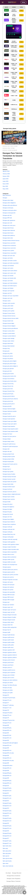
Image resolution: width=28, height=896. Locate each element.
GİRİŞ (21, 10)
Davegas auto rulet (7, 222)
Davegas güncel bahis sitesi (9, 381)
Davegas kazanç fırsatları (9, 474)
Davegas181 (6, 732)
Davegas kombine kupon (9, 486)
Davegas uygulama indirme (9, 652)
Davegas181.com (7, 737)
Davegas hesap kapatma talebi (10, 431)
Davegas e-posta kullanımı (9, 336)
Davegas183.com (7, 750)
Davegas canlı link (7, 293)
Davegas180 (6, 725)
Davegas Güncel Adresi (8, 378)
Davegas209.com (7, 783)
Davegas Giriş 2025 (7, 353)
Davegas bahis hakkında (9, 230)
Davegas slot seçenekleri (9, 592)
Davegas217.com (7, 843)
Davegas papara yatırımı (9, 572)
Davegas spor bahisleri (8, 604)
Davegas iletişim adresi (8, 441)
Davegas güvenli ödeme (9, 396)
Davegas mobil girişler (8, 536)
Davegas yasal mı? (7, 667)
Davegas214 (6, 815)
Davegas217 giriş (7, 840)
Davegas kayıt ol (7, 469)
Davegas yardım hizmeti (9, 660)
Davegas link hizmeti (8, 514)
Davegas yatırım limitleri (9, 675)
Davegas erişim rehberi (8, 341)
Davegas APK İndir (7, 217)
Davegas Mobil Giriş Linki (9, 534)
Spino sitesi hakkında (8, 866)
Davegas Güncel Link (8, 386)
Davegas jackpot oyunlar (9, 456)
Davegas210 (6, 785)
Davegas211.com (7, 798)
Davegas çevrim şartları (8, 310)
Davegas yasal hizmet (8, 662)
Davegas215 (6, 823)
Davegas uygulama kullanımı (10, 655)
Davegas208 (6, 770)
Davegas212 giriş (7, 803)
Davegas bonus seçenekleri (9, 253)
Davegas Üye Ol (7, 629)
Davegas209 (6, 778)
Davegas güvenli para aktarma (10, 398)
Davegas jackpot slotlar (8, 459)
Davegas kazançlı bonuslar (9, 476)
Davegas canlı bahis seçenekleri (11, 263)
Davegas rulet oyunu (8, 582)
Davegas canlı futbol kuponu (10, 285)
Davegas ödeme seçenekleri (10, 552)
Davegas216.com (7, 835)
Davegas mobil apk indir (9, 529)
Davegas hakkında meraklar (10, 411)
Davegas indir (6, 449)
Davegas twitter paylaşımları (10, 627)
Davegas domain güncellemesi (10, 328)
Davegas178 (6, 710)
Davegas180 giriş (7, 727)
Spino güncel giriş (7, 861)
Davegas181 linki (7, 735)
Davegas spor (6, 602)
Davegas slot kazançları (8, 584)
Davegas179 (6, 717)
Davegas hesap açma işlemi (10, 423)
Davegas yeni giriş (7, 687)
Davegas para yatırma (9, 148)
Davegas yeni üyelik (8, 692)
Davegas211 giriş (7, 795)
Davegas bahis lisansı (8, 233)
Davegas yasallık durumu (9, 670)
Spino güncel (6, 856)
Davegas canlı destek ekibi (9, 278)
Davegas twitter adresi (8, 622)
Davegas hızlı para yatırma (10, 146)
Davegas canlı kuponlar (8, 290)
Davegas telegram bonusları (10, 614)
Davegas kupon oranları (9, 496)
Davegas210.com (7, 790)
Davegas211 (6, 793)
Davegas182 (6, 740)
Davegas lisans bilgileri (8, 519)
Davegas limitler (7, 501)
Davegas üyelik (6, 632)
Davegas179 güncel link (8, 720)
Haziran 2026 (6, 176)
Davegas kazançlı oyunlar (9, 479)
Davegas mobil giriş (7, 531)
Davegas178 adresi (7, 712)
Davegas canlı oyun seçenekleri (10, 295)
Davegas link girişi (7, 511)
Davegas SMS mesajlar (8, 599)
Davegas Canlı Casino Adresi (10, 270)
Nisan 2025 (5, 188)
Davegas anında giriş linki (9, 212)
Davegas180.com (7, 730)
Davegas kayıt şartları (8, 471)
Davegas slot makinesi (8, 587)
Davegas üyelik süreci (8, 647)
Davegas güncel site (8, 388)
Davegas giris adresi (8, 356)
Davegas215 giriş (7, 825)
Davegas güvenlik (7, 406)
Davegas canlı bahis (8, 258)
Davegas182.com (7, 745)
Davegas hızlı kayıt (7, 433)
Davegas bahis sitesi (8, 238)
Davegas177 (6, 702)
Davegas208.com (7, 775)
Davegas (5, 197)
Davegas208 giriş (7, 773)
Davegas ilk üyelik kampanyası (10, 446)
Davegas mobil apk (7, 526)
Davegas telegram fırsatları (9, 617)
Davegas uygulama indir (9, 650)
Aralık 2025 (5, 181)
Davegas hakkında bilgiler (9, 408)
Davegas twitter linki (8, 624)
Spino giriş (5, 848)
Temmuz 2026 (6, 173)
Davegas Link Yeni (7, 516)
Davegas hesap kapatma (9, 426)
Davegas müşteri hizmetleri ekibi (11, 549)
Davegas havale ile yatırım (9, 416)
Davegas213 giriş (7, 810)
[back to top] (24, 892)
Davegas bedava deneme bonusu (11, 240)
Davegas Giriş (6, 348)
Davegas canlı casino (8, 268)
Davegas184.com (7, 758)
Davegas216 (6, 830)
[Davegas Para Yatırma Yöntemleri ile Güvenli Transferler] (14, 137)
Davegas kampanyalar (8, 461)
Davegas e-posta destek (9, 333)
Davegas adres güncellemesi (10, 205)
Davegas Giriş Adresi (8, 358)
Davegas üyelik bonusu (8, 637)
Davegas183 (6, 747)
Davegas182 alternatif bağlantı (10, 742)
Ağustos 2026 (6, 171)
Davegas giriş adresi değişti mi (10, 366)
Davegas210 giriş (7, 788)
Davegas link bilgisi (7, 509)
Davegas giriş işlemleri (8, 368)
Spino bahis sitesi (7, 845)
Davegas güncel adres (8, 373)
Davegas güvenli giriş (8, 393)
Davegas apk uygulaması (9, 220)
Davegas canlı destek (8, 275)
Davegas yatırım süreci (8, 677)
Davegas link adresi (7, 504)
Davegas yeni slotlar (8, 690)
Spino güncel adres (7, 858)
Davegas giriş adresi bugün (9, 363)
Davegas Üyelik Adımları (9, 634)
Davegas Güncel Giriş (8, 383)
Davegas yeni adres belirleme (10, 680)
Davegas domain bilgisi (8, 323)
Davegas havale (7, 413)
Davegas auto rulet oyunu (9, 225)
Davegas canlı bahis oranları (10, 260)
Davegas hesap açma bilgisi (9, 421)
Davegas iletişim (7, 439)
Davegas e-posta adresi (8, 331)
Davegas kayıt (6, 466)
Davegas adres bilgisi (8, 200)
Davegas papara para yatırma (10, 569)
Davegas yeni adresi (8, 682)
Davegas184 (6, 755)
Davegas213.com (7, 813)
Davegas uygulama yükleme (10, 657)
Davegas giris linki (7, 371)
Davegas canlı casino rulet (9, 273)
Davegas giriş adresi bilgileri (9, 361)
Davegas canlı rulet (7, 298)
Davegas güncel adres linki (9, 376)
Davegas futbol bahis (8, 343)
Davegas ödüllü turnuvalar (9, 562)
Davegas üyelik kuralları (8, 642)
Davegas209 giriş (7, 780)
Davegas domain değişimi (9, 325)
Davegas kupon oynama (9, 499)
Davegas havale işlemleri (9, 418)
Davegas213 (6, 808)
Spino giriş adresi (7, 850)
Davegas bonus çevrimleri (9, 243)
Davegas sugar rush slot (9, 612)
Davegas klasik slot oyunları (9, 481)
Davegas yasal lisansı (8, 665)
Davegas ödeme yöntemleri (9, 557)
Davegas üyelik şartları (8, 645)
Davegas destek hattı (8, 320)
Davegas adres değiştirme (9, 202)
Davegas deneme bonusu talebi (10, 318)
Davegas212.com (7, 805)
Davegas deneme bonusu (9, 315)
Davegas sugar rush (8, 607)
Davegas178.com (7, 715)
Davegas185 (6, 763)
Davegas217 (6, 838)
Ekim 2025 (5, 186)
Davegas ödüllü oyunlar (8, 559)
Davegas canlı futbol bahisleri (10, 283)
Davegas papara (7, 567)
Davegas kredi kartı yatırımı (9, 491)
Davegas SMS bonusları (9, 594)
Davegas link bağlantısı (8, 506)
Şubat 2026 (5, 178)
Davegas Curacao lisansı (9, 313)
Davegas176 (6, 695)
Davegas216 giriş (7, 833)
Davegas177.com (7, 707)
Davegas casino (7, 300)
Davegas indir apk (7, 451)
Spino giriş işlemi (7, 853)
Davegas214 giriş (7, 818)
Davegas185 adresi (7, 765)
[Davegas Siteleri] (12, 2)
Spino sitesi (5, 863)
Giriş (23, 2)
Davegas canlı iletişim (8, 288)
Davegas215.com (7, 828)
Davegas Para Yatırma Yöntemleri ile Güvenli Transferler (12, 155)
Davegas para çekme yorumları (10, 574)
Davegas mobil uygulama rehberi (11, 544)
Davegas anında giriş (8, 207)
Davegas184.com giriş (8, 760)
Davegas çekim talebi (8, 305)
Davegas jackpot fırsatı (8, 454)
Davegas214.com (7, 820)
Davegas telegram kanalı (9, 619)
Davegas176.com (7, 700)
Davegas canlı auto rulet (9, 255)
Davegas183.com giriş (8, 753)
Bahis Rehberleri (7, 195)
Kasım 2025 (6, 183)
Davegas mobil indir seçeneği (10, 539)
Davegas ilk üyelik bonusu (9, 444)
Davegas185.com (7, 768)
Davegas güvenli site (8, 401)
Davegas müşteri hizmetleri (9, 547)
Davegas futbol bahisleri (9, 346)
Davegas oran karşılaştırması (10, 564)
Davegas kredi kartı (7, 489)
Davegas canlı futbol (8, 280)
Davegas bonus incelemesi (9, 245)
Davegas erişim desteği (8, 338)
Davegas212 (6, 800)
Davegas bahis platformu (9, 235)
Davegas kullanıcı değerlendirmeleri (11, 494)
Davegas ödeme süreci (8, 554)
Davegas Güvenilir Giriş (8, 391)
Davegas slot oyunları (8, 589)
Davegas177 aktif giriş (8, 705)
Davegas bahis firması (8, 228)
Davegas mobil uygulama (9, 542)
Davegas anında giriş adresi (9, 210)
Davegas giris (6, 351)
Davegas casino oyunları (9, 303)
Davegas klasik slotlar (8, 484)
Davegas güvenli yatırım (9, 403)
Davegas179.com (7, 722)
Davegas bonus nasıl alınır (9, 248)
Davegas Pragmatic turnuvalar (10, 579)
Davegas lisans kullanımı (9, 521)
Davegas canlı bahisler (8, 265)
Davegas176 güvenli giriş (9, 697)
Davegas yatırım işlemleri (10, 150)
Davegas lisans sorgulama (9, 524)
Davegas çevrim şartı (8, 308)
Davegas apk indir (7, 215)
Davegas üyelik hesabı (8, 639)
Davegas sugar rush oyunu (9, 609)
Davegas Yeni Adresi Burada (10, 685)
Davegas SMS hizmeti (8, 597)
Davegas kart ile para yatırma (10, 464)
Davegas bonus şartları (8, 250)
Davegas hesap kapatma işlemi (10, 428)
